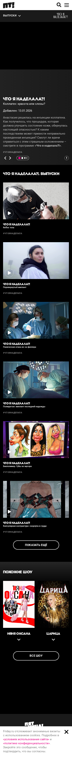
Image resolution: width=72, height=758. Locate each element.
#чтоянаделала (12, 152)
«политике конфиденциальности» (26, 743)
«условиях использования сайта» (26, 739)
